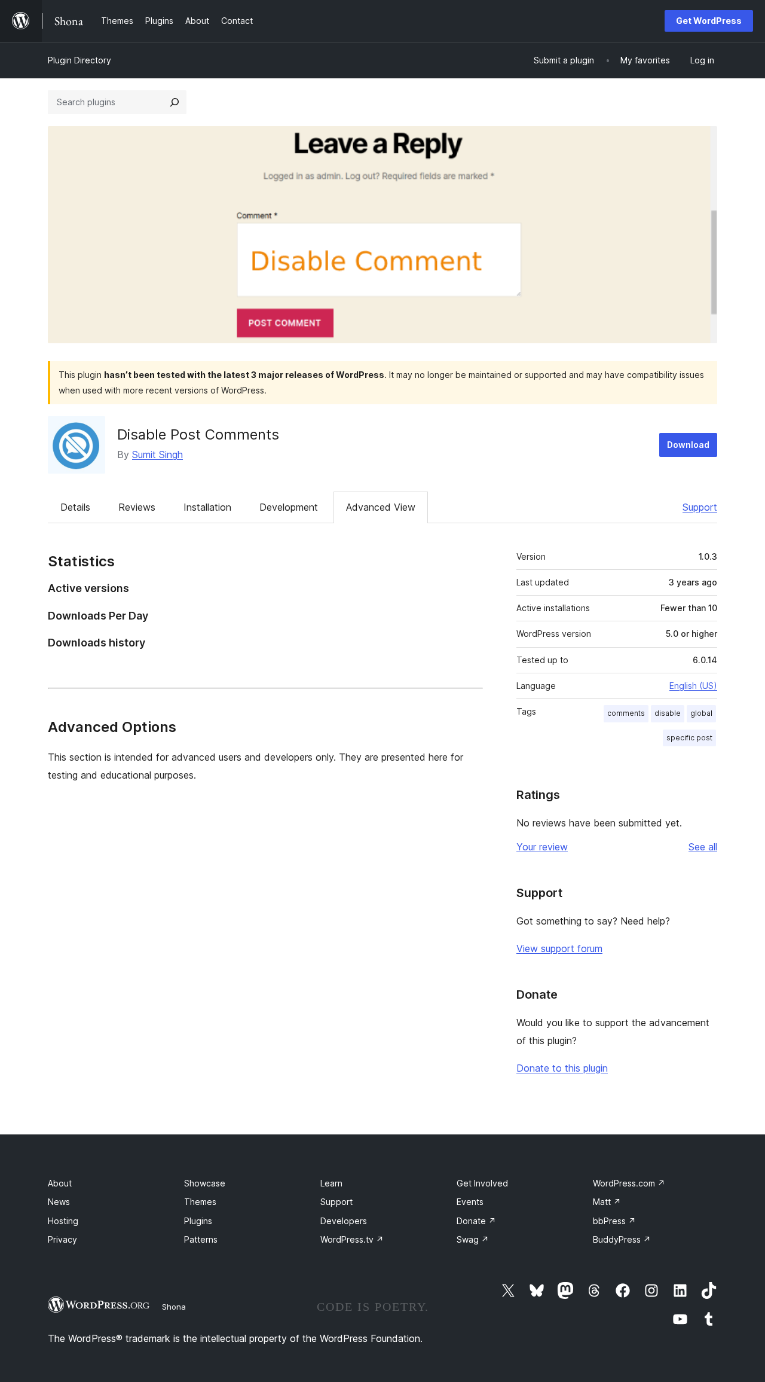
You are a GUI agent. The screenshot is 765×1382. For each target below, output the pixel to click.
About (60, 1183)
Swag (473, 1239)
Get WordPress (709, 21)
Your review (542, 847)
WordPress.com (629, 1183)
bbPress (614, 1221)
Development (288, 507)
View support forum (559, 948)
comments (626, 713)
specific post (689, 737)
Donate (476, 1221)
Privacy (62, 1239)
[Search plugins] (174, 102)
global (701, 713)
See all (702, 847)
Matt (607, 1202)
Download (688, 445)
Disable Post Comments (198, 434)
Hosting (63, 1221)
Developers (343, 1221)
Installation (207, 507)
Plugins (198, 1221)
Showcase (204, 1183)
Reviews (136, 507)
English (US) (693, 686)
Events (470, 1202)
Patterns (201, 1239)
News (59, 1202)
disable (667, 713)
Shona (174, 1306)
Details (75, 507)
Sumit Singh (157, 454)
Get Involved (482, 1183)
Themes (200, 1202)
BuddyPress (622, 1239)
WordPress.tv (352, 1239)
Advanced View (380, 507)
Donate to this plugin (562, 1068)
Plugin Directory (79, 60)
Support (700, 507)
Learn (331, 1183)
